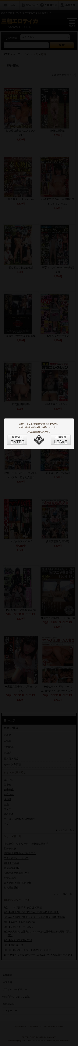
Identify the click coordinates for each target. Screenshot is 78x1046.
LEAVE (56, 437)
